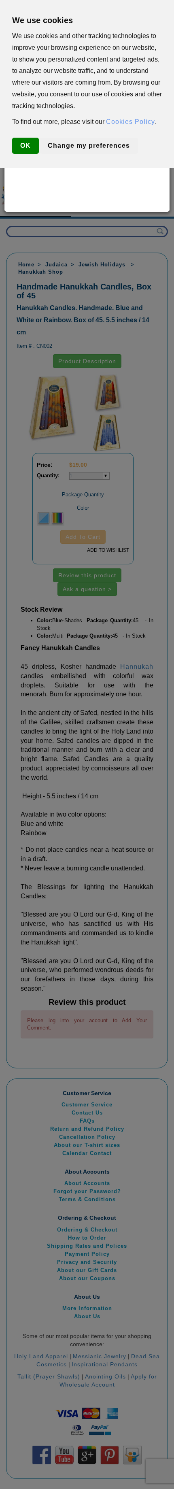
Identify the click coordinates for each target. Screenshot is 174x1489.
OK (25, 145)
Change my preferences (89, 145)
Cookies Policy (130, 121)
